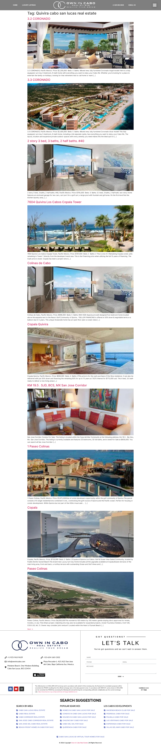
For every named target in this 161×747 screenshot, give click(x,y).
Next (30, 629)
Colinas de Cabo (39, 263)
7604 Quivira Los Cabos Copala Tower (54, 202)
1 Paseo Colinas (38, 446)
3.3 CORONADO (38, 80)
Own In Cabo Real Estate (79, 743)
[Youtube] (16, 689)
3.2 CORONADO (38, 19)
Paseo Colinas (37, 568)
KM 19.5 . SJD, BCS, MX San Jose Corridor (57, 385)
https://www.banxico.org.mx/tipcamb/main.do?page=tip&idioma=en (57, 692)
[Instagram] (21, 689)
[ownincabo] (144, 689)
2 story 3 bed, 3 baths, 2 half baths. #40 (55, 141)
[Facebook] (10, 689)
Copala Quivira (37, 324)
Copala (32, 507)
